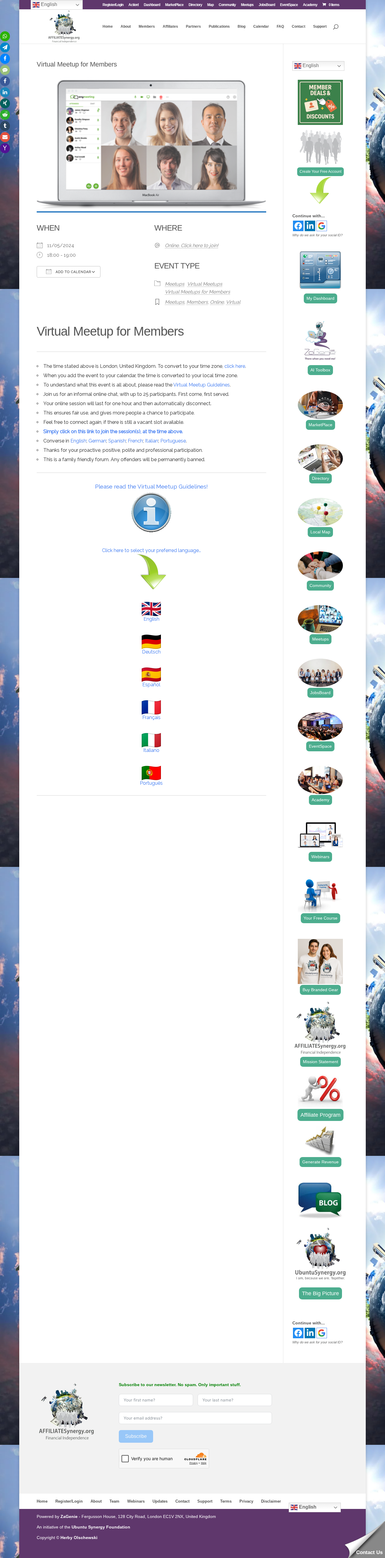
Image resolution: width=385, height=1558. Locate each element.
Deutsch (151, 652)
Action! (133, 5)
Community (227, 5)
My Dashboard (320, 298)
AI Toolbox (320, 370)
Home (108, 26)
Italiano (151, 750)
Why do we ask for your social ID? (317, 235)
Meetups (247, 5)
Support (320, 26)
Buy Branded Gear (320, 989)
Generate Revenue (320, 1161)
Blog (241, 26)
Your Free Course (320, 918)
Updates (160, 1501)
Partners (193, 26)
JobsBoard (267, 5)
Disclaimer (271, 1501)
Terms (226, 1501)
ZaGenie (69, 1516)
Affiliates (170, 26)
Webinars (320, 856)
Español (151, 684)
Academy (310, 5)
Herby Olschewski (78, 1537)
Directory (195, 5)
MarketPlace (174, 5)
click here (234, 366)
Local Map (320, 531)
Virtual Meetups (204, 284)
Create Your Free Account (320, 171)
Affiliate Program (320, 1115)
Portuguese (173, 441)
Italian (151, 441)
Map (210, 5)
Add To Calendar (72, 272)
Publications (219, 26)
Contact (298, 26)
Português (151, 783)
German (97, 441)
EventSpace (289, 5)
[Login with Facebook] (298, 226)
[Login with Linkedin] (310, 226)
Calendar (261, 26)
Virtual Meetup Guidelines (201, 385)
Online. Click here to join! (191, 245)
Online (217, 302)
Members (147, 26)
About (126, 26)
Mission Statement (320, 1061)
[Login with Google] (321, 226)
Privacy (246, 1501)
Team (114, 1501)
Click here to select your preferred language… (151, 550)
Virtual (233, 302)
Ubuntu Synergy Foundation (101, 1527)
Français (151, 717)
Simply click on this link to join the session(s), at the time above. (113, 431)
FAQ (280, 26)
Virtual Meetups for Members (197, 292)
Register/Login (113, 5)
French (135, 441)
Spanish (117, 441)
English (78, 441)
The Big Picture (320, 1293)
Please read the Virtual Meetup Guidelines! (151, 486)
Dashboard (152, 5)
